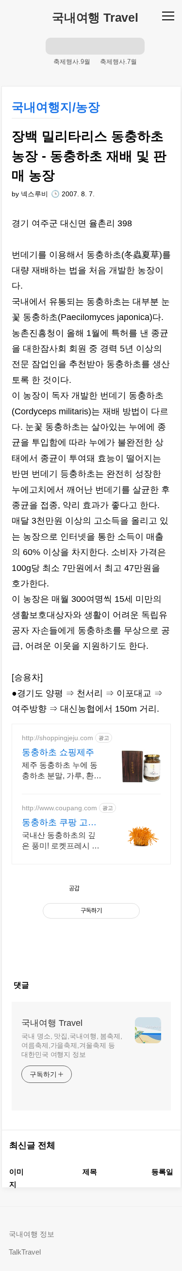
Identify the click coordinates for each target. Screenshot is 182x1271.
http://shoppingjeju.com (57, 738)
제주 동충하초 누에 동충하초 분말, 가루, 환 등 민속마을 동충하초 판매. (60, 771)
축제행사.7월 (118, 61)
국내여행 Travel (95, 17)
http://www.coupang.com (59, 808)
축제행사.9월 (71, 61)
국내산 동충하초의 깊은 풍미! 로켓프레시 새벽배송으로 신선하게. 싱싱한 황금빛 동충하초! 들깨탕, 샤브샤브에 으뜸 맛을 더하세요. (60, 841)
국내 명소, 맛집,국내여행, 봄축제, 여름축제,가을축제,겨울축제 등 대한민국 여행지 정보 (71, 1045)
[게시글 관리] (120, 888)
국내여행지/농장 (56, 107)
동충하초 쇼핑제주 (58, 752)
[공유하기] (98, 888)
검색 (54, 46)
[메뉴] (169, 15)
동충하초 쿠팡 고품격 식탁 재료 (59, 823)
